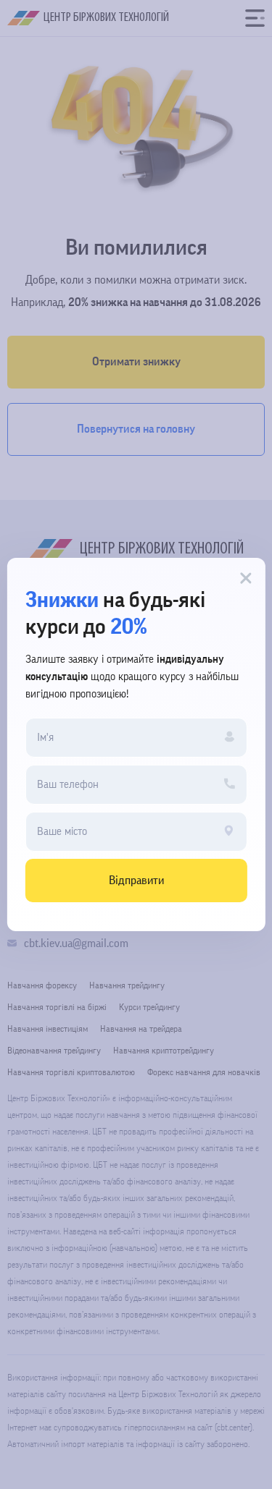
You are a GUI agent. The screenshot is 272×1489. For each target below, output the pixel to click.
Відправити (136, 880)
